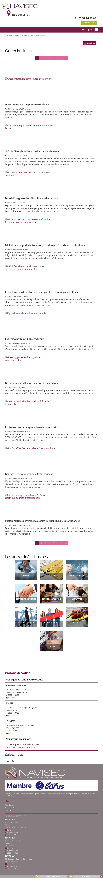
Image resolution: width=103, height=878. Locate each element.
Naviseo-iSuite (89, 22)
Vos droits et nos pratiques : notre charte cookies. (26, 861)
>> (66, 57)
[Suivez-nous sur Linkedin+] (7, 801)
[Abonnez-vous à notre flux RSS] (13, 761)
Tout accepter (17, 871)
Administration (10, 808)
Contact (11, 697)
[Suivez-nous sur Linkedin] (8, 761)
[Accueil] (20, 5)
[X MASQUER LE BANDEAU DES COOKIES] (89, 842)
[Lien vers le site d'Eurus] (36, 785)
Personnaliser (73, 871)
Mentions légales (11, 817)
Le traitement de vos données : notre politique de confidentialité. (33, 864)
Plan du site (9, 805)
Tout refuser (45, 871)
